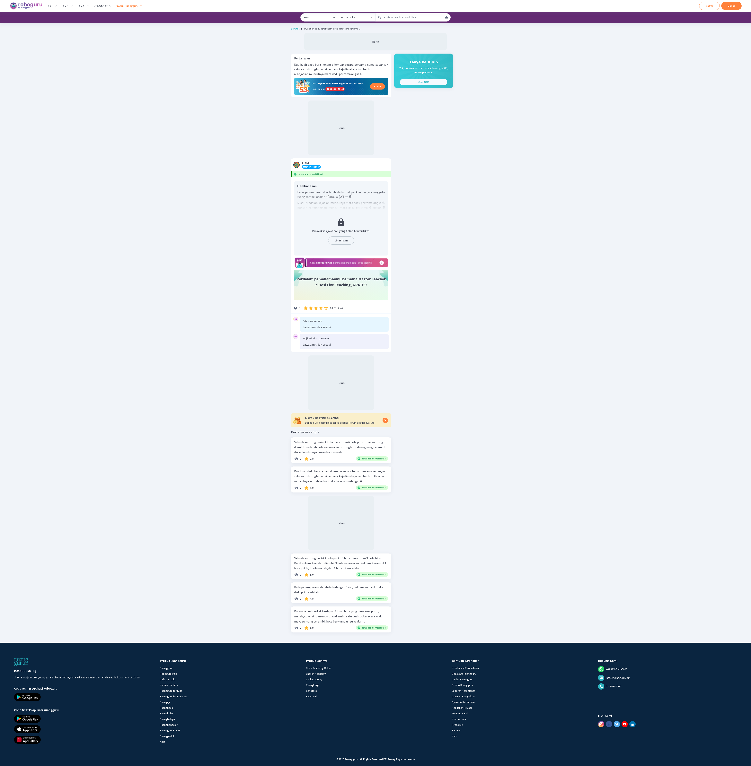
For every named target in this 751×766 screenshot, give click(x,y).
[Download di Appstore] (76, 729)
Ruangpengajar (169, 725)
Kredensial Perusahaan (465, 668)
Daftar (709, 6)
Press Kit (457, 725)
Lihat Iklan (341, 240)
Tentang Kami (460, 713)
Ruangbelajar (167, 719)
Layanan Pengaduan (463, 696)
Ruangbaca (166, 707)
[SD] (56, 6)
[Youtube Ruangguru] (625, 724)
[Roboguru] (27, 6)
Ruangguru (166, 668)
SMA (81, 6)
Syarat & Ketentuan (463, 702)
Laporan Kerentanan (463, 690)
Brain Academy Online (318, 668)
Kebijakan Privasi (462, 707)
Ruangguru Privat (170, 730)
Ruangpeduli (167, 736)
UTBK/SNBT (100, 6)
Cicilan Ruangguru (462, 679)
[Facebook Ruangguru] (609, 724)
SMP (65, 6)
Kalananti (311, 696)
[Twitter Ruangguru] (617, 724)
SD (49, 6)
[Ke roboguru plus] (341, 262)
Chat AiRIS (423, 82)
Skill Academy (314, 679)
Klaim (377, 86)
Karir (454, 736)
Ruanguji (165, 702)
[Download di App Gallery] (76, 740)
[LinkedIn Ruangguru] (632, 724)
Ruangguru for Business (174, 696)
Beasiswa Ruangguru (464, 673)
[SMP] (72, 6)
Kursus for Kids (169, 685)
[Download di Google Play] (76, 697)
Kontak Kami (459, 719)
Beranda (295, 28)
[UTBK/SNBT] (110, 6)
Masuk (731, 6)
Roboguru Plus (168, 673)
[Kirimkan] (380, 17)
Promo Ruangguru (462, 685)
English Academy (316, 673)
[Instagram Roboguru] (601, 724)
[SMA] (88, 6)
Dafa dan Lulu (167, 679)
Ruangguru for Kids (171, 690)
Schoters (311, 690)
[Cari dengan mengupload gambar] (446, 17)
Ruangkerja (312, 685)
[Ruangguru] (21, 662)
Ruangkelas (166, 713)
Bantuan (456, 730)
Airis (162, 742)
